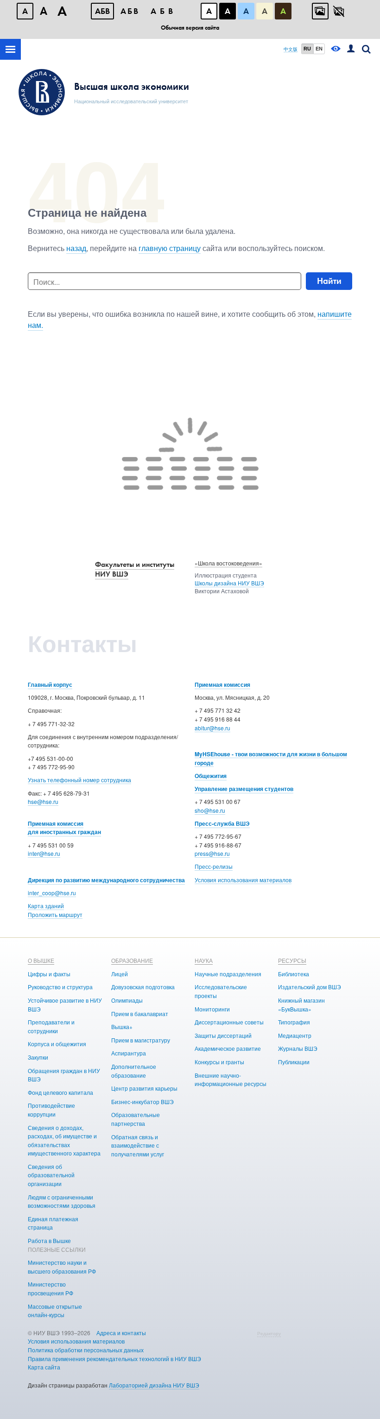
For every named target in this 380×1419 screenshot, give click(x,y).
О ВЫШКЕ (41, 960)
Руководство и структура (60, 987)
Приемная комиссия (222, 684)
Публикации (294, 1062)
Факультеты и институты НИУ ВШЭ (134, 569)
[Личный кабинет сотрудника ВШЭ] (351, 49)
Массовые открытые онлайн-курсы (55, 1310)
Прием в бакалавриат (139, 1013)
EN (319, 48)
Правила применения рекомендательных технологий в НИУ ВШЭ (114, 1358)
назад (76, 248)
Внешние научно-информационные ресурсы (230, 1079)
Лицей (119, 974)
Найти (329, 281)
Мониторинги (212, 1009)
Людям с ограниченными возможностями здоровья (61, 1201)
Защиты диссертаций (223, 1035)
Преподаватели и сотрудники (51, 1026)
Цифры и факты (49, 974)
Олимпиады (127, 1000)
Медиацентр (294, 1035)
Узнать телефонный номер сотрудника (79, 780)
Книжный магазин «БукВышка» (301, 1004)
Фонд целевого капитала (60, 1092)
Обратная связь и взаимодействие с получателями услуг (137, 1145)
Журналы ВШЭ (297, 1048)
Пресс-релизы (214, 866)
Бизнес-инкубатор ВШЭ (142, 1101)
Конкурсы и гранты (219, 1062)
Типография (294, 1022)
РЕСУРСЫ (292, 960)
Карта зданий (46, 906)
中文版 (291, 49)
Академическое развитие (228, 1048)
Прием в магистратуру (140, 1040)
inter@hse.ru (44, 853)
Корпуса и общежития (57, 1044)
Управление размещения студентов (244, 789)
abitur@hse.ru (212, 728)
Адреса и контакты (121, 1333)
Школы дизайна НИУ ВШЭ (229, 583)
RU (307, 48)
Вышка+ (122, 1026)
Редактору (269, 1333)
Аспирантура (128, 1053)
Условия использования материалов (243, 880)
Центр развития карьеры (144, 1088)
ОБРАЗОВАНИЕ (132, 960)
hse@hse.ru (43, 801)
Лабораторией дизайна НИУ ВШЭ (154, 1385)
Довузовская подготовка (143, 987)
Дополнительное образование (133, 1070)
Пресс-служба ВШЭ (222, 823)
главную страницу (170, 248)
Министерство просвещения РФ (50, 1288)
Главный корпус (50, 684)
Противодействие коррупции (51, 1109)
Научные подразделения (228, 974)
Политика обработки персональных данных (86, 1350)
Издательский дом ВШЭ (309, 987)
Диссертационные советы (229, 1022)
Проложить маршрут (55, 914)
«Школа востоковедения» (228, 563)
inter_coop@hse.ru (52, 893)
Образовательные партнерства (135, 1119)
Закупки (38, 1057)
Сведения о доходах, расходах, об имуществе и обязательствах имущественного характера (64, 1140)
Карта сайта (44, 1367)
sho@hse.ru (210, 810)
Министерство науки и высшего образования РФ (62, 1266)
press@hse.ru (212, 853)
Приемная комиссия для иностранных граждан (64, 827)
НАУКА (204, 960)
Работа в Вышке (49, 1240)
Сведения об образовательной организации (51, 1174)
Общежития (211, 776)
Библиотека (293, 974)
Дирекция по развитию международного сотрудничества (106, 880)
